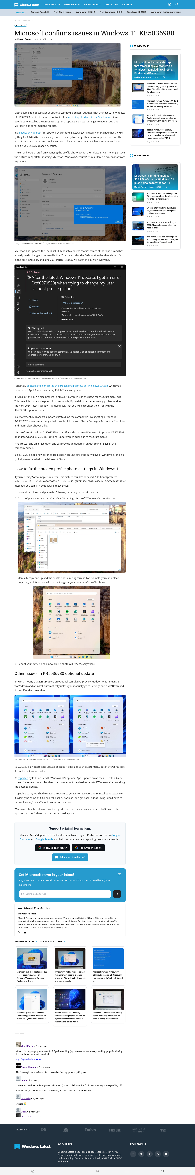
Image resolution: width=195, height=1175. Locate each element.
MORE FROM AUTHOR (50, 941)
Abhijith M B (139, 77)
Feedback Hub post (30, 132)
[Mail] (141, 1154)
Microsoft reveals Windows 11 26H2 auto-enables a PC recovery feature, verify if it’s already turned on (162, 104)
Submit (117, 894)
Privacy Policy (92, 4)
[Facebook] (133, 1154)
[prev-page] (17, 1032)
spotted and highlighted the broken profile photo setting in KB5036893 (67, 385)
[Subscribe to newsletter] (162, 1171)
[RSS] (150, 1154)
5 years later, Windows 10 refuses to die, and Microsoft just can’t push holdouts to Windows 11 (162, 210)
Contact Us (111, 4)
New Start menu (62, 11)
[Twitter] (21, 932)
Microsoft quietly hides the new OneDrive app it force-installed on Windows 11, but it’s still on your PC (32, 1015)
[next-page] (22, 1032)
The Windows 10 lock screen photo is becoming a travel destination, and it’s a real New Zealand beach (162, 239)
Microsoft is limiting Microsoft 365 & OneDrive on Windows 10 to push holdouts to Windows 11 (154, 179)
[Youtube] (166, 1154)
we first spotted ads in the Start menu (89, 117)
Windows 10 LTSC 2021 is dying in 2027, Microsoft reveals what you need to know (161, 225)
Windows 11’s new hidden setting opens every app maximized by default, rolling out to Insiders (107, 1015)
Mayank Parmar (24, 39)
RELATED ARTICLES (24, 941)
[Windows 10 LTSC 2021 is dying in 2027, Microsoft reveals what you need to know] (138, 225)
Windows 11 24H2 (136, 11)
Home (17, 20)
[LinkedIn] (26, 932)
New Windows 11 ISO (111, 11)
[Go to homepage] (32, 1171)
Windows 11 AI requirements (166, 11)
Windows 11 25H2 (85, 11)
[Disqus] (70, 1079)
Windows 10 (70, 4)
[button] (177, 4)
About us (127, 4)
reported (23, 778)
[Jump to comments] (97, 1171)
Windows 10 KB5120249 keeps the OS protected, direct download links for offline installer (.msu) (162, 196)
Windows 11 (50, 4)
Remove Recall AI (40, 11)
